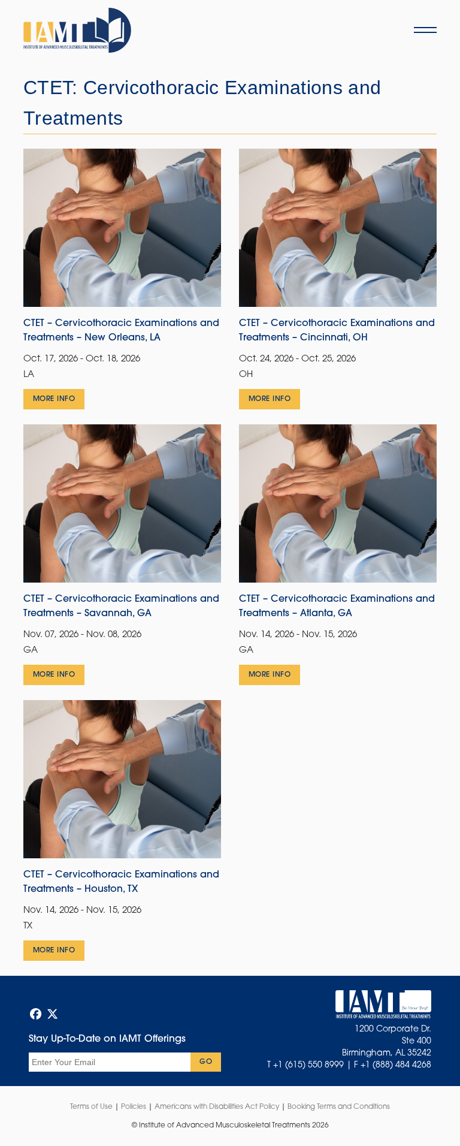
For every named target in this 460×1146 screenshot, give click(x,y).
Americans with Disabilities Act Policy (217, 1107)
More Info (54, 399)
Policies (133, 1107)
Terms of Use (91, 1107)
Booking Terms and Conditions (339, 1107)
